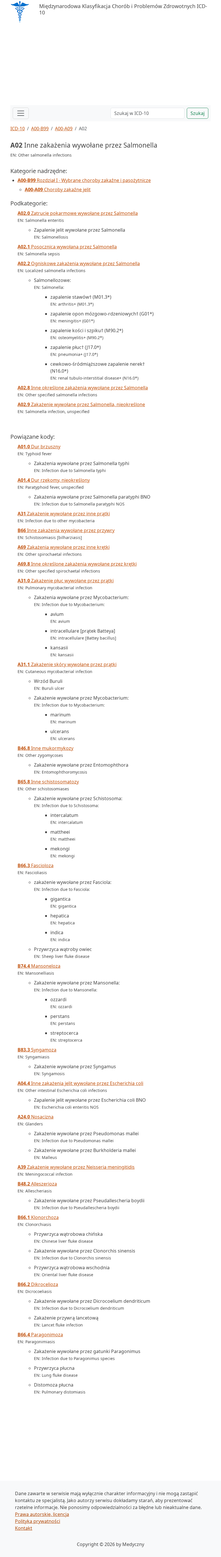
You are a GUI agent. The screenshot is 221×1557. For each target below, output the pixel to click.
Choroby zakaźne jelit (58, 189)
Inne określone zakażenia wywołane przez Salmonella (83, 387)
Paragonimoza (40, 1334)
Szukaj (197, 113)
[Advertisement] (110, 64)
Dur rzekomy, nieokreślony (54, 480)
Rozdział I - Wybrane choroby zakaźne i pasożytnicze (84, 180)
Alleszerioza (37, 1184)
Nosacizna (36, 1117)
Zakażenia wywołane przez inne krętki (64, 547)
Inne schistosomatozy (48, 781)
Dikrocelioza (38, 1284)
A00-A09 (64, 128)
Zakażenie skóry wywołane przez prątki (67, 664)
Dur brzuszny (39, 446)
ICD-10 (17, 128)
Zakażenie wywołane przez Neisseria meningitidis (76, 1167)
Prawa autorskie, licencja (42, 1514)
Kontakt (23, 1528)
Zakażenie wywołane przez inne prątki (64, 513)
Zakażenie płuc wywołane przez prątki (66, 580)
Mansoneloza (39, 966)
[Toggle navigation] (21, 113)
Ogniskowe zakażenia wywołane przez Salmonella (79, 263)
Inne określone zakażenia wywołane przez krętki (77, 564)
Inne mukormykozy (45, 748)
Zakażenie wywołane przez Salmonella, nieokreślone (81, 404)
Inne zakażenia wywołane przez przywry (66, 530)
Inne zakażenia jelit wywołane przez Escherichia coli (80, 1083)
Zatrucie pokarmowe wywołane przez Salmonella (78, 213)
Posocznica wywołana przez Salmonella (67, 247)
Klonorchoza (38, 1217)
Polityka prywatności (37, 1521)
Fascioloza (36, 865)
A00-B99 (40, 128)
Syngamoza (37, 1050)
